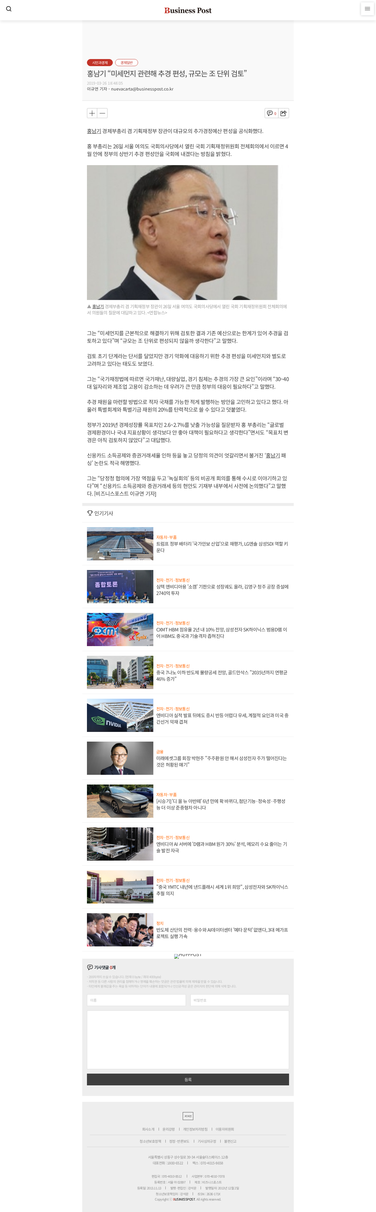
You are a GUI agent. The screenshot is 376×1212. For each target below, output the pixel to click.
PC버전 (188, 1116)
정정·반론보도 (179, 1141)
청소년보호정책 (150, 1141)
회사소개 (148, 1128)
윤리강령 (168, 1128)
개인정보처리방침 (195, 1128)
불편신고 (230, 1141)
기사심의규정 (207, 1141)
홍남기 (94, 131)
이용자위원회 (225, 1128)
